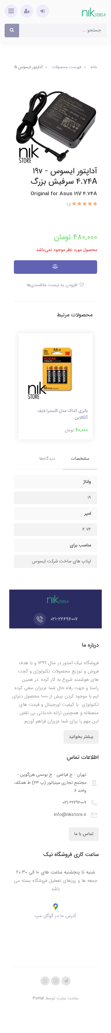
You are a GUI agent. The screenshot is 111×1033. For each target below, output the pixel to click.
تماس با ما (83, 834)
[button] (94, 204)
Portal (38, 998)
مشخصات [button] (80, 458)
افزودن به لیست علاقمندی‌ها (53, 285)
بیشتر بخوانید (81, 736)
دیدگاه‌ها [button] (47, 458)
